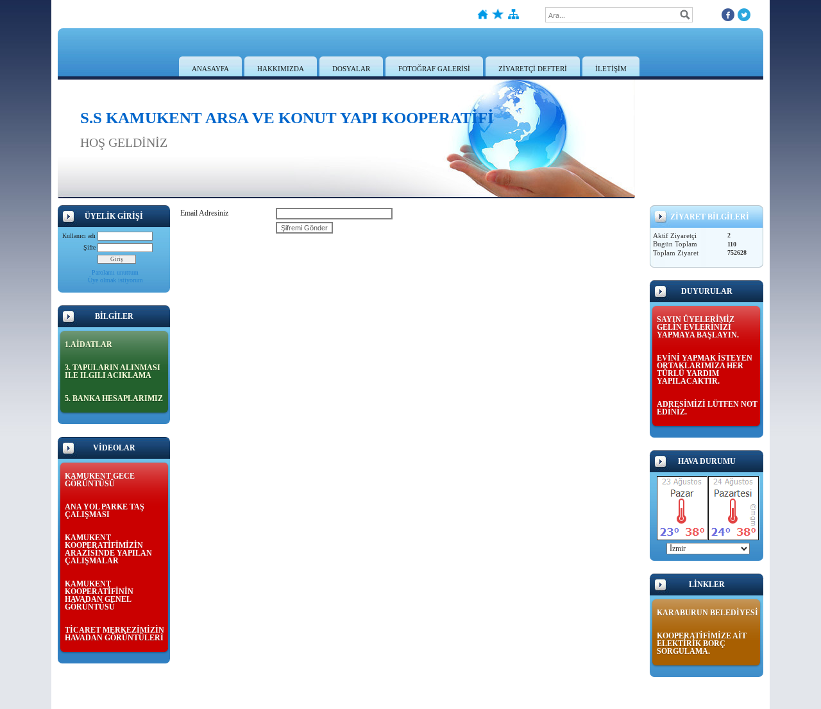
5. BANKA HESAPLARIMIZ (114, 398)
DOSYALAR (351, 69)
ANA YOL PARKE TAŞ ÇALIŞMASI (104, 510)
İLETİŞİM (611, 69)
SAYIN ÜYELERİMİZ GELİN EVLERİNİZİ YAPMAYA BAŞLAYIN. (698, 327)
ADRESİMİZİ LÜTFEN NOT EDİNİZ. (707, 408)
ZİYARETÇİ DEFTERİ (532, 69)
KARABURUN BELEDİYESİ (707, 612)
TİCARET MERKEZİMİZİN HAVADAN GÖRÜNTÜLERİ (114, 634)
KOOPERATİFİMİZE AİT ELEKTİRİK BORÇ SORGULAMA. (702, 643)
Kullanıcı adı (79, 235)
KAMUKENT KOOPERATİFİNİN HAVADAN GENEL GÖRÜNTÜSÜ (99, 595)
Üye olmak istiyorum (115, 280)
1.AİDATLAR (88, 344)
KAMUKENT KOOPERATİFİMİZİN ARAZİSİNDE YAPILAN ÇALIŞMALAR (108, 549)
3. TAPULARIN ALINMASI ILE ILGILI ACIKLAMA (112, 371)
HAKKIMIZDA (280, 69)
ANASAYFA (210, 69)
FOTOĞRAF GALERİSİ (434, 69)
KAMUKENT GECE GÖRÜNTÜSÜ (100, 480)
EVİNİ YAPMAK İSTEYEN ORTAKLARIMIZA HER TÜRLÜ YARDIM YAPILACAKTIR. (704, 370)
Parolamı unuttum (115, 272)
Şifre (89, 247)
